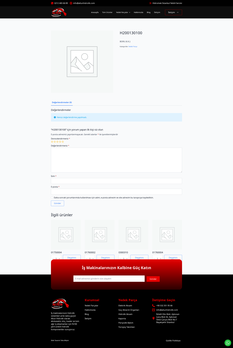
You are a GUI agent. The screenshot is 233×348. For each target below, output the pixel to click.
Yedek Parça (133, 46)
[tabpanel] (116, 157)
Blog (148, 12)
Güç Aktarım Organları (128, 310)
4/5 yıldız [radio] (60, 142)
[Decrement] (53, 258)
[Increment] (59, 258)
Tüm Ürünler (107, 12)
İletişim (157, 12)
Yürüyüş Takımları (126, 327)
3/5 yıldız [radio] (57, 142)
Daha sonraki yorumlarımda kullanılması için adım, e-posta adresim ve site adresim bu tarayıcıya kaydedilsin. (104, 198)
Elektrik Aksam (125, 305)
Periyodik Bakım (125, 322)
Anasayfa (95, 12)
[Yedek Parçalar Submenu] (129, 12)
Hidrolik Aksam (125, 314)
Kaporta (122, 318)
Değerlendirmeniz (60, 146)
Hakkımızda (138, 12)
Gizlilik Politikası (173, 340)
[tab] (62, 102)
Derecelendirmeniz (60, 139)
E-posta (55, 187)
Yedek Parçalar (122, 12)
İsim (53, 176)
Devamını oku (71, 258)
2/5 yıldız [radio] (55, 142)
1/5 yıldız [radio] (52, 142)
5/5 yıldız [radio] (63, 142)
